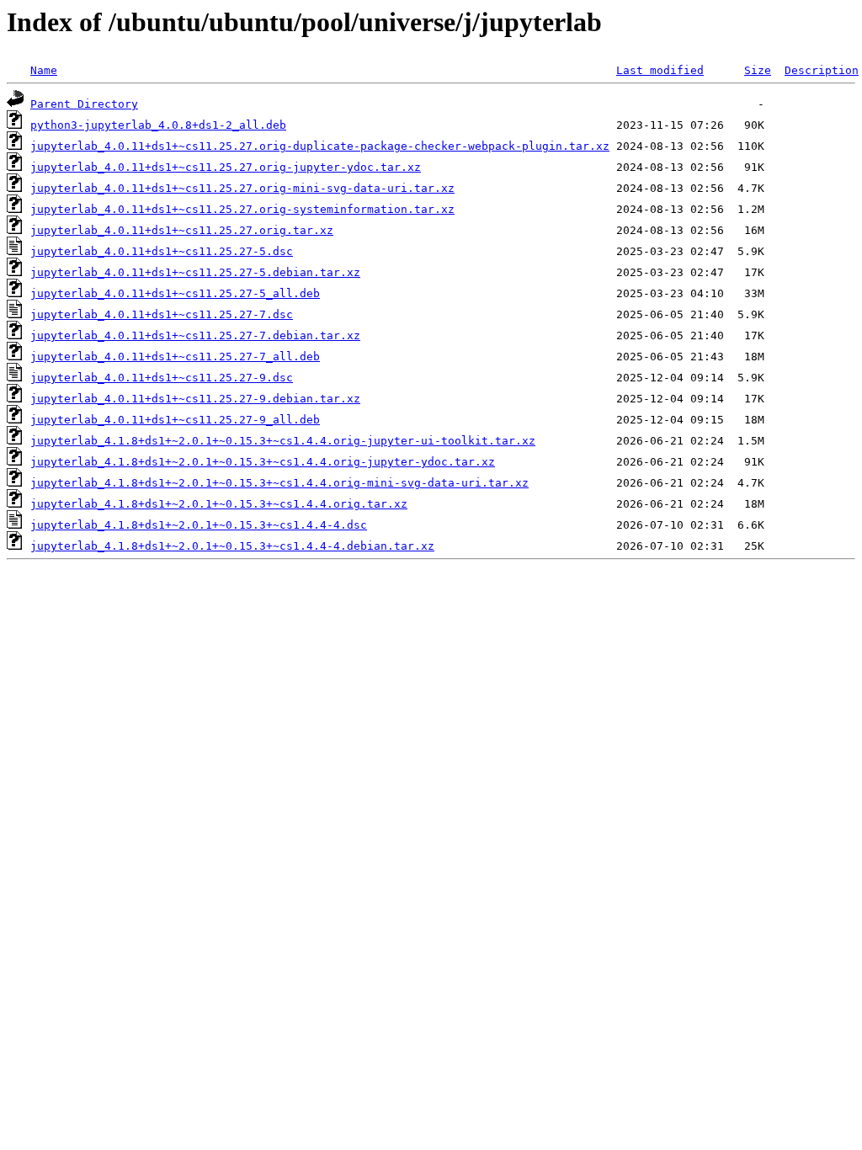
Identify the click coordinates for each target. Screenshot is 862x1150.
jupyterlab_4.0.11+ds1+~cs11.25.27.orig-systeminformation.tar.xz (242, 209)
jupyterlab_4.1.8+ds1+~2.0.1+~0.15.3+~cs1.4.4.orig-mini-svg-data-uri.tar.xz (279, 483)
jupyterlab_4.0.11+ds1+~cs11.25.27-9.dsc (161, 377)
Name (43, 70)
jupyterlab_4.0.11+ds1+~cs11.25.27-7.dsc (161, 314)
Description (822, 70)
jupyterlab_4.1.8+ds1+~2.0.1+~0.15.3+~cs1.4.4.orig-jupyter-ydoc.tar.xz (262, 461)
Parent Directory (84, 104)
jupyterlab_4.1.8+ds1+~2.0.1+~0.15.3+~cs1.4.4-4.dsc (198, 525)
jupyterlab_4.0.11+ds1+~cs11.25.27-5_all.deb (175, 293)
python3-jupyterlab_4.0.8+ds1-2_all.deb (158, 125)
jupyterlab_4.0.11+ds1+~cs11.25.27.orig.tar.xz (181, 230)
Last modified (660, 70)
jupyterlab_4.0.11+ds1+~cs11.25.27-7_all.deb (175, 356)
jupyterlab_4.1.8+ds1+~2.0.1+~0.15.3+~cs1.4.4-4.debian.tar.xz (232, 546)
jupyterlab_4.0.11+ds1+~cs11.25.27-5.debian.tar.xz (195, 272)
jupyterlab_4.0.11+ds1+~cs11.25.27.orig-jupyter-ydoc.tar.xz (225, 167)
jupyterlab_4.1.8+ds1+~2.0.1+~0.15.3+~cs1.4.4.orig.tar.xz (218, 504)
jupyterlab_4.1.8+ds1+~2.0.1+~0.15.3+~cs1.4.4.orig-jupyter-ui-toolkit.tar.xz (282, 440)
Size (757, 70)
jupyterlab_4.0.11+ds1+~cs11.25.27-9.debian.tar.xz (195, 398)
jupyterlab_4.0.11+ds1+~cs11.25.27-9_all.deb (175, 419)
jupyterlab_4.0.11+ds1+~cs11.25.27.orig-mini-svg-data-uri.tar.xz (242, 188)
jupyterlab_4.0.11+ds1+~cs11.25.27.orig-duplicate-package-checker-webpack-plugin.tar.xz (319, 146)
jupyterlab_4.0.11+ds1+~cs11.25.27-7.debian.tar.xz (195, 335)
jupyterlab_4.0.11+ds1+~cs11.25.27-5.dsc (161, 251)
